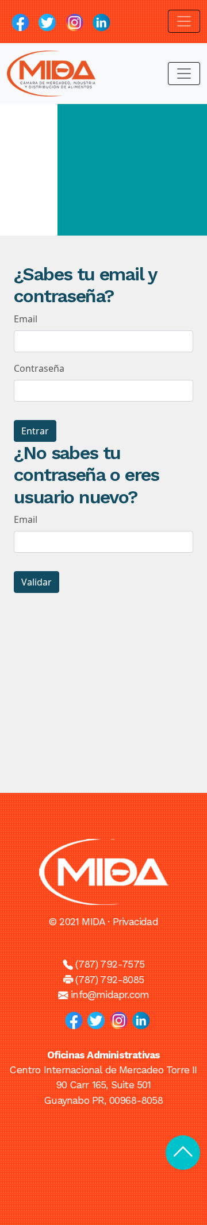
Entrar (35, 431)
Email (25, 319)
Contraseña (39, 368)
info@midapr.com (110, 994)
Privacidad (135, 921)
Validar (36, 582)
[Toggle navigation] (184, 21)
